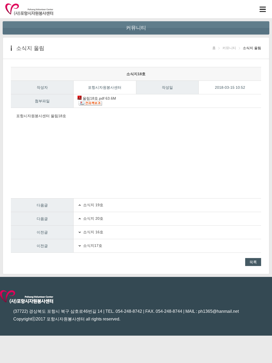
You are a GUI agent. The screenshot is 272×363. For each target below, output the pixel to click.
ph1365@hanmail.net (218, 311)
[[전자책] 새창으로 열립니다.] (169, 103)
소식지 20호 (93, 218)
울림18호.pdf (99, 98)
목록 (253, 262)
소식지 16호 (93, 232)
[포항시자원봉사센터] (29, 9)
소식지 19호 (93, 205)
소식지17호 (92, 245)
